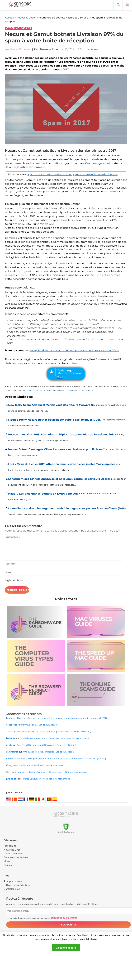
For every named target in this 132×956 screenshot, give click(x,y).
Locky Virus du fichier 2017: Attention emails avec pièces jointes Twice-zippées (61, 464)
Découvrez (10, 840)
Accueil (9, 17)
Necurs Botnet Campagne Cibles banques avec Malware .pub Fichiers (55, 449)
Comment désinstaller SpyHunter (79, 390)
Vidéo (7, 861)
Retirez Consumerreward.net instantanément (46, 778)
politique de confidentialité (83, 939)
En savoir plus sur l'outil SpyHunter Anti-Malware (44, 390)
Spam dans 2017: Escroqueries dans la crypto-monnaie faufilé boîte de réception (73, 174)
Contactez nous (12, 888)
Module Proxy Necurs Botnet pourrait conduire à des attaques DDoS (54, 419)
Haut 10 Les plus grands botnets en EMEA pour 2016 (43, 493)
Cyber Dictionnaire (13, 853)
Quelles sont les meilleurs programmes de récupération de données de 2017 (67, 718)
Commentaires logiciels (16, 857)
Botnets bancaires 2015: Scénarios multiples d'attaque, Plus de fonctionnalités (61, 434)
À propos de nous (13, 881)
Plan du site (10, 845)
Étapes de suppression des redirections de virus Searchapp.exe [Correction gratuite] (62, 758)
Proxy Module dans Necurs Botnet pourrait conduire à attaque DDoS (74, 350)
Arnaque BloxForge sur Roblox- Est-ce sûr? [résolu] (49, 751)
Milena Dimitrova (20, 49)
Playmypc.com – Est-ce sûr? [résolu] (39, 724)
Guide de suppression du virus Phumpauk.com (43, 765)
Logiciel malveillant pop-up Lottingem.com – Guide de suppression (52, 772)
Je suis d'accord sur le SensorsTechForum (43, 917)
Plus (6, 875)
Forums (8, 865)
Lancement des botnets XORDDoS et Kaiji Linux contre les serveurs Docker (59, 478)
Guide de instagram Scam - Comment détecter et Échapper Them (54, 738)
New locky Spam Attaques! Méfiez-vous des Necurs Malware (49, 404)
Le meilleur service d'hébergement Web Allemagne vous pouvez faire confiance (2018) (67, 508)
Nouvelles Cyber (26, 17)
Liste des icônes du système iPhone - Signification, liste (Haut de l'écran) (53, 731)
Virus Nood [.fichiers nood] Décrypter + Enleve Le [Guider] (46, 745)
